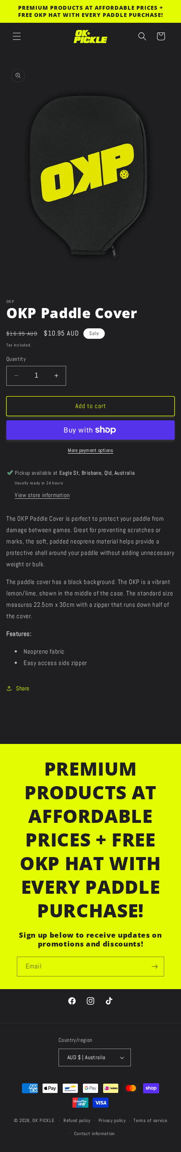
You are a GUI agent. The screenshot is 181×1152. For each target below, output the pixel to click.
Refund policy (77, 1120)
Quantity (16, 358)
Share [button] (22, 688)
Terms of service (150, 1120)
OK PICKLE (43, 1120)
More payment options (90, 450)
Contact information (94, 1133)
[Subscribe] (154, 966)
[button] (17, 36)
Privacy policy (112, 1120)
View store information (42, 495)
